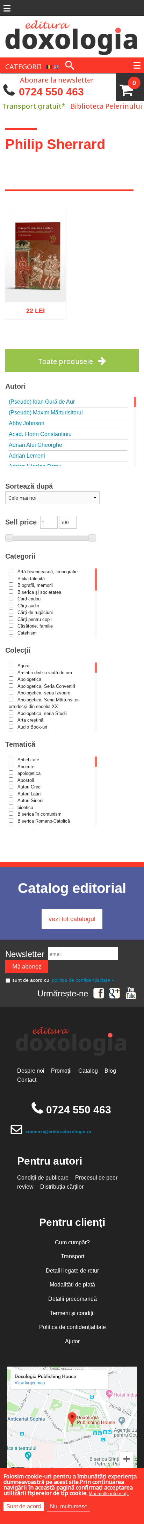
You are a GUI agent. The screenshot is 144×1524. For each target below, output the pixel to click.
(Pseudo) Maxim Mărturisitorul (46, 412)
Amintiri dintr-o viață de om (44, 672)
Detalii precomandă (72, 1299)
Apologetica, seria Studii (42, 713)
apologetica (29, 773)
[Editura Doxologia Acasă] (72, 36)
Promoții (61, 1071)
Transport (72, 1256)
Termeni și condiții (72, 1313)
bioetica (25, 807)
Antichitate (28, 759)
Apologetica (29, 679)
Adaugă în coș (26, 339)
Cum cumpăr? (72, 1242)
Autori (15, 386)
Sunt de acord (23, 1506)
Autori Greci (29, 787)
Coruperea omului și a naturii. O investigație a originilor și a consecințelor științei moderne (36, 265)
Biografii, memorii (35, 585)
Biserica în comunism (39, 814)
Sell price (21, 522)
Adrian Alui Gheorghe (35, 445)
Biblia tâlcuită (31, 578)
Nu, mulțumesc (68, 1506)
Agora (23, 665)
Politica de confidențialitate (72, 1327)
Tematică (20, 744)
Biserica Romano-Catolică (43, 821)
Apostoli (25, 780)
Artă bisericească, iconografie (47, 571)
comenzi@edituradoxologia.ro (58, 1131)
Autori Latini (29, 793)
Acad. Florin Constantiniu (40, 434)
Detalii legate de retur (72, 1271)
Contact (26, 1080)
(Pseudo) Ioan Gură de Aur (42, 402)
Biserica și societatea (39, 592)
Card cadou (29, 598)
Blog (110, 1071)
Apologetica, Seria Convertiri (46, 686)
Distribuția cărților (62, 1187)
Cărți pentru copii (34, 619)
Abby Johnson (26, 423)
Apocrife (25, 766)
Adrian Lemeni (27, 456)
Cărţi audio (28, 605)
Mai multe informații (109, 1493)
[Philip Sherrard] (49, 66)
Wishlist (50, 339)
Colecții (18, 650)
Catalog (88, 1071)
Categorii (20, 556)
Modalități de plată (72, 1285)
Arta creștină (30, 720)
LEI (41, 309)
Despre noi (30, 1071)
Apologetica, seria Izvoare (43, 692)
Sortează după (29, 486)
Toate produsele (65, 361)
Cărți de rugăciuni (35, 612)
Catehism (27, 633)
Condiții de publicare (43, 1178)
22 (31, 307)
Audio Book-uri (32, 727)
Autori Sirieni (30, 800)
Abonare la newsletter (57, 79)
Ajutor (72, 1341)
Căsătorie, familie (35, 626)
